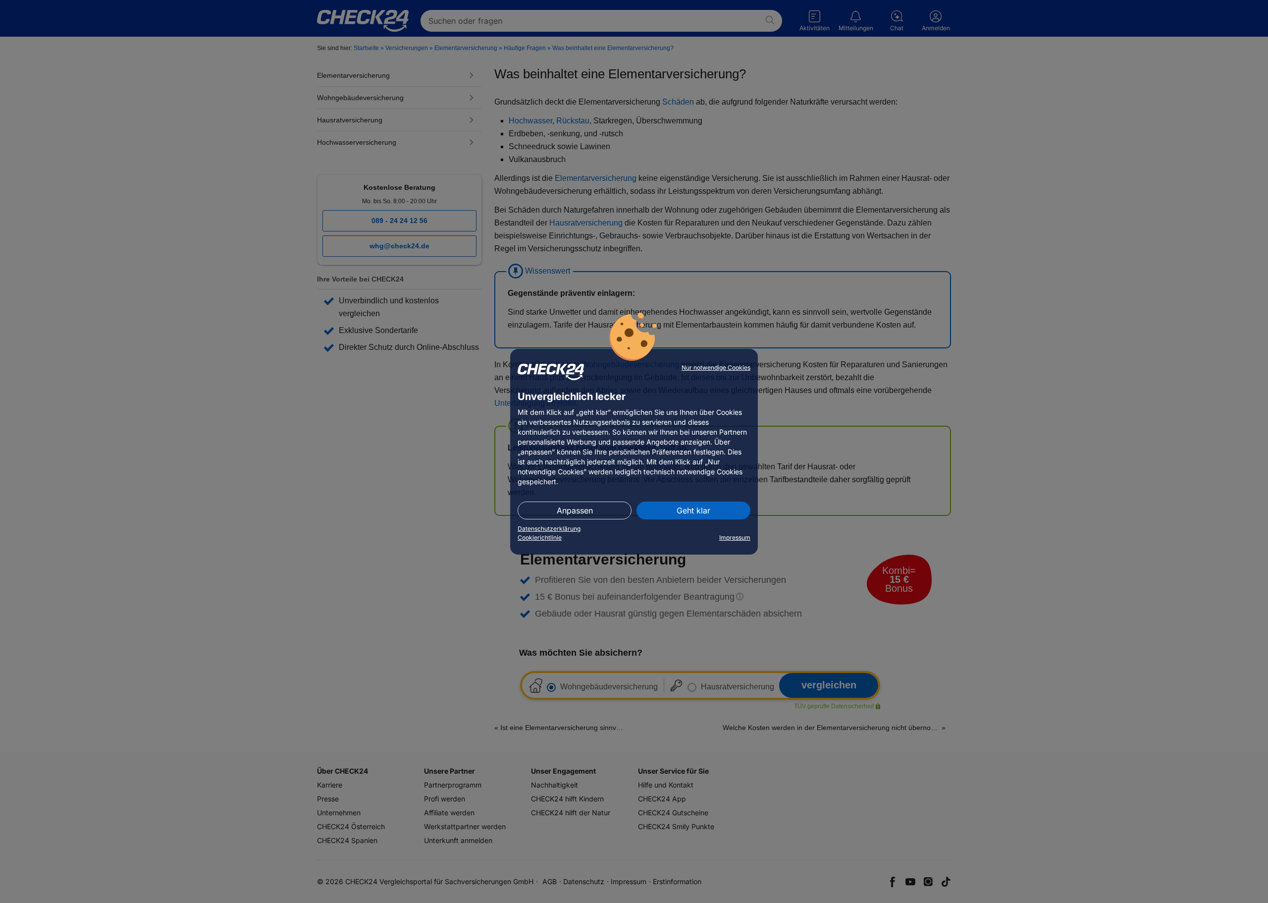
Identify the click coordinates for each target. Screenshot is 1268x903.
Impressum (734, 537)
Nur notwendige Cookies (716, 367)
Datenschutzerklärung (549, 528)
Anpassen (575, 510)
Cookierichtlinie (540, 537)
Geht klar (693, 510)
